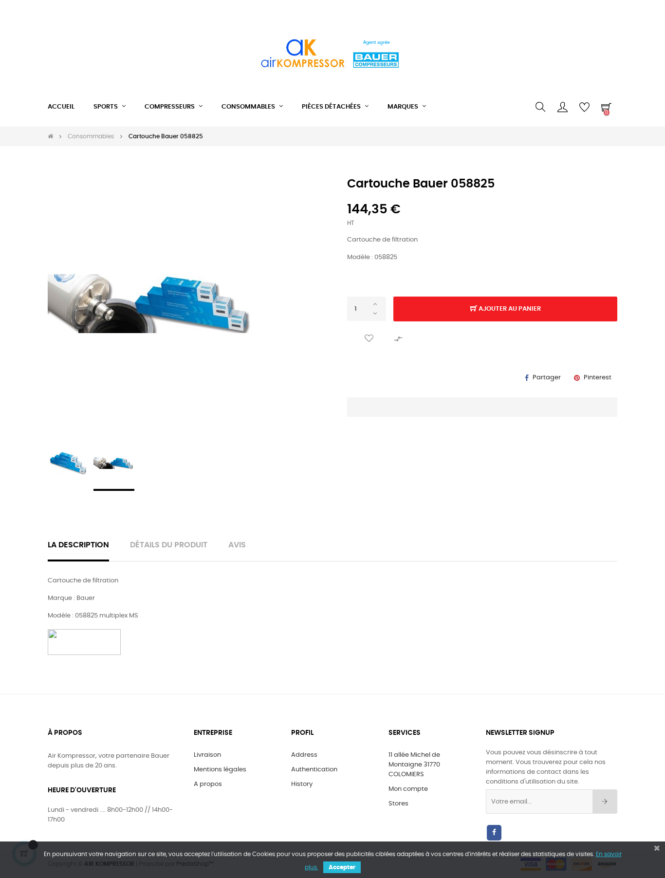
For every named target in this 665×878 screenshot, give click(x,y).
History (302, 784)
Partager (547, 377)
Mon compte (408, 789)
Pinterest (597, 377)
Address (304, 755)
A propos (208, 784)
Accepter (342, 867)
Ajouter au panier (509, 309)
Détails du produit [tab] (168, 545)
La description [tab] (78, 545)
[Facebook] (494, 833)
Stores (398, 804)
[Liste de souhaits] (369, 338)
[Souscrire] (604, 801)
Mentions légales (220, 769)
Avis (237, 545)
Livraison (207, 755)
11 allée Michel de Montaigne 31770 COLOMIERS (414, 765)
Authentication (314, 769)
